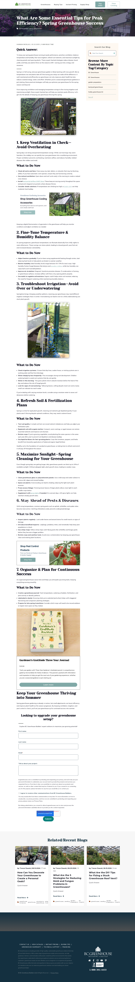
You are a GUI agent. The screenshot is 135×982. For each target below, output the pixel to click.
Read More (21, 898)
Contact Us (24, 944)
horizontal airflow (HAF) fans (33, 181)
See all (90, 97)
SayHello (100, 4)
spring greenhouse (35, 28)
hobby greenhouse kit (95, 92)
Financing (66, 947)
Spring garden (24, 28)
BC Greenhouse (93, 72)
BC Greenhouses (94, 77)
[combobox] (102, 53)
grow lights (35, 493)
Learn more (48, 685)
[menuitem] (45, 4)
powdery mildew (56, 266)
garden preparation (94, 82)
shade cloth (68, 186)
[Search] (114, 53)
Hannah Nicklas (24, 44)
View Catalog (37, 944)
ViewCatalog (113, 4)
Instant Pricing (52, 944)
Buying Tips (66, 944)
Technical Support (52, 947)
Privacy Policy (54, 973)
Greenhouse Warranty (31, 947)
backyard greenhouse (95, 87)
